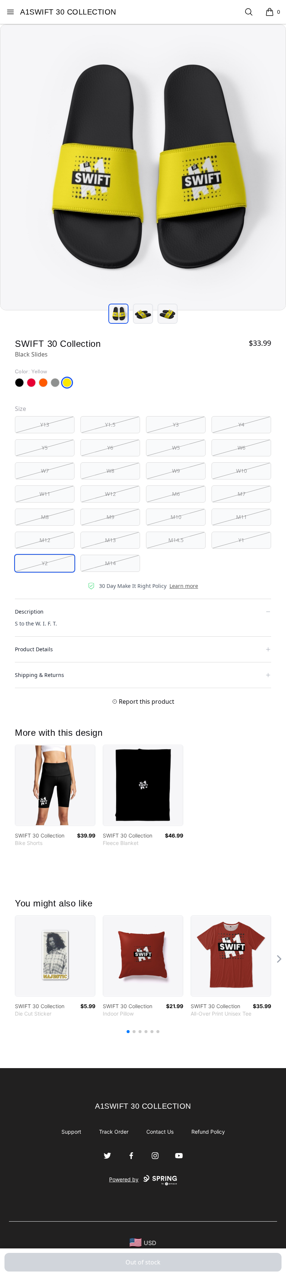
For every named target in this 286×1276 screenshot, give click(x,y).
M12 (44, 540)
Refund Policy (208, 1131)
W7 (45, 470)
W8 (110, 470)
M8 (45, 516)
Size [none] (20, 409)
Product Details (34, 649)
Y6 (110, 447)
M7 (241, 493)
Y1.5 (110, 424)
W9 (176, 470)
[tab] (118, 313)
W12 (110, 493)
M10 (176, 516)
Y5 (45, 447)
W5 (176, 447)
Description (29, 611)
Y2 (45, 563)
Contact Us (160, 1131)
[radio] (44, 424)
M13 (110, 540)
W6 (241, 447)
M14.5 (176, 540)
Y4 (241, 424)
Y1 (241, 540)
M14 (110, 563)
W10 (241, 470)
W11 (44, 493)
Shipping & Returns (39, 674)
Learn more (183, 585)
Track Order (113, 1131)
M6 (176, 493)
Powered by (124, 1179)
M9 (110, 516)
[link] (55, 785)
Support (71, 1131)
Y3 (176, 424)
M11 (241, 516)
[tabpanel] (143, 167)
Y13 (44, 424)
